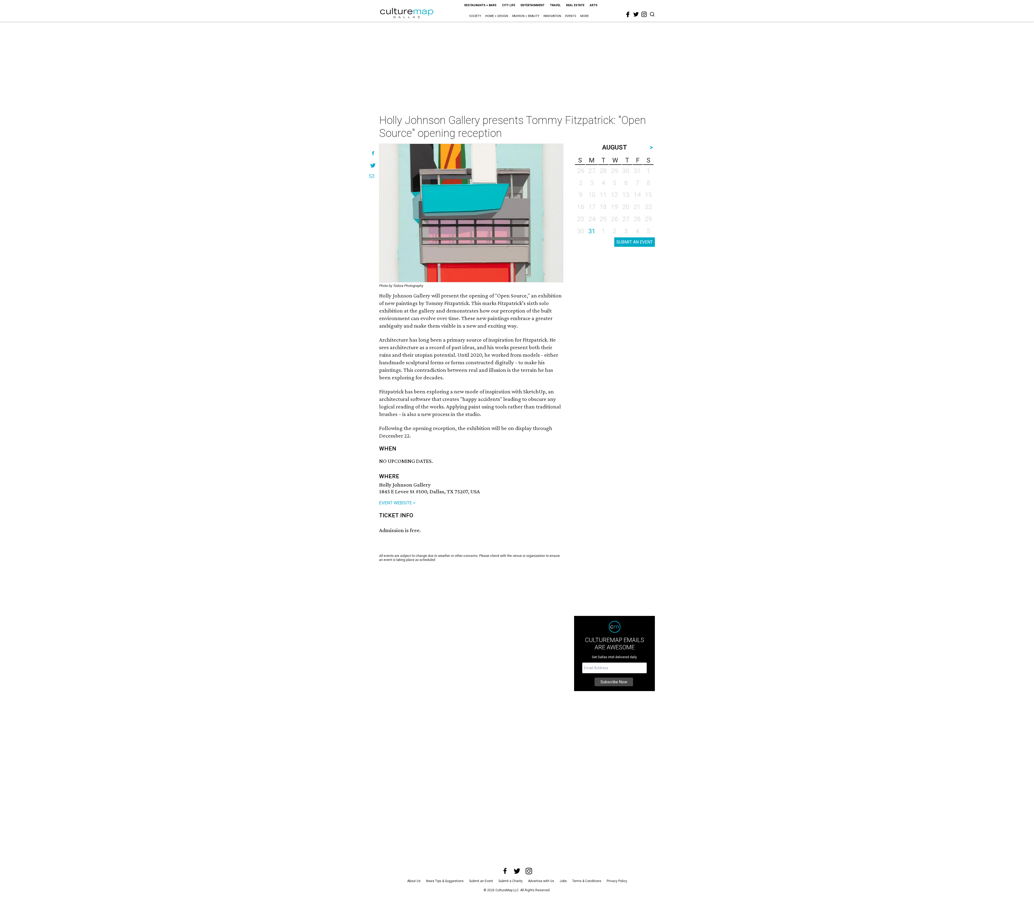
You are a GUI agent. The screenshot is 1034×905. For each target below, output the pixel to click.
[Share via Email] (371, 176)
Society (475, 16)
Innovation (552, 16)
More (584, 16)
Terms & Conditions (586, 881)
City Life (508, 5)
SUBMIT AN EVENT (634, 242)
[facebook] (628, 15)
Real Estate (575, 5)
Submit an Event (481, 881)
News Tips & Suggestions (445, 881)
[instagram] (644, 14)
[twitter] (636, 14)
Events (570, 16)
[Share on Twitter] (373, 165)
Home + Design (496, 16)
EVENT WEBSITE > (397, 502)
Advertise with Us (541, 881)
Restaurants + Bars (480, 5)
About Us (414, 881)
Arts (594, 5)
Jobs (563, 881)
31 (591, 231)
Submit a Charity (510, 881)
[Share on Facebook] (373, 153)
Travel (555, 5)
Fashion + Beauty (525, 16)
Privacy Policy (617, 881)
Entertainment (532, 5)
